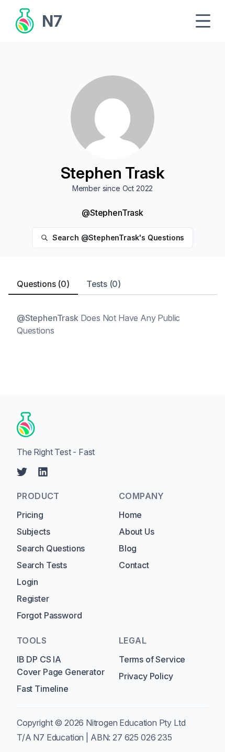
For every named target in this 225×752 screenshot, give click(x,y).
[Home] (108, 424)
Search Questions (51, 548)
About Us (136, 531)
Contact (134, 565)
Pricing (30, 515)
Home (130, 515)
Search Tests (42, 565)
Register (33, 598)
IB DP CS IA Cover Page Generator (60, 665)
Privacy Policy (146, 676)
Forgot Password (49, 615)
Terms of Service (152, 659)
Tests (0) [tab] (103, 284)
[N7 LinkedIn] (43, 472)
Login (27, 582)
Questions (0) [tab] (43, 284)
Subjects (33, 531)
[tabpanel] (112, 324)
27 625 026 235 (142, 737)
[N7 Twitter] (22, 472)
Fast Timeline (43, 688)
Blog (128, 548)
